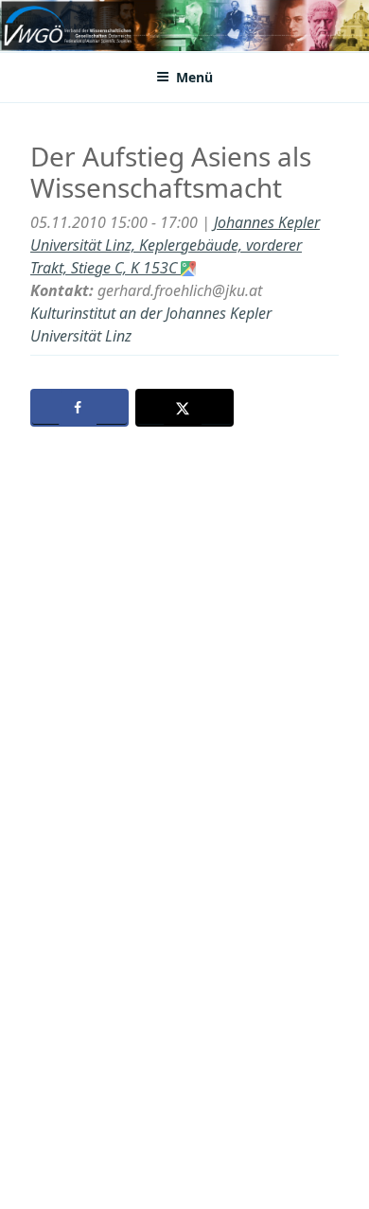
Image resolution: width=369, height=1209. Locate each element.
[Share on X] (184, 408)
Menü (194, 77)
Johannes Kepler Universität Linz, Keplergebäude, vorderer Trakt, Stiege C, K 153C (175, 245)
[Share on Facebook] (79, 408)
